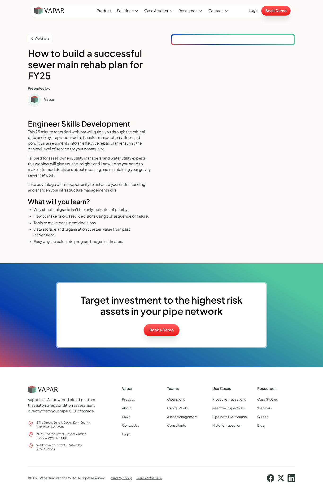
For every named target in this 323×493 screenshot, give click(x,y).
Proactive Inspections (229, 399)
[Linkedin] (291, 478)
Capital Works (178, 408)
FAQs (126, 417)
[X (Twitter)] (281, 478)
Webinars (264, 408)
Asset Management (182, 417)
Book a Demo (161, 330)
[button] (127, 11)
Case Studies (267, 399)
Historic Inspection (226, 425)
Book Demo (276, 10)
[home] (60, 11)
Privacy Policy (121, 478)
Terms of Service (149, 478)
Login (253, 10)
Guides (262, 417)
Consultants (176, 425)
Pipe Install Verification (229, 417)
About (126, 408)
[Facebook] (271, 478)
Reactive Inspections (228, 408)
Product (104, 10)
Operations (176, 399)
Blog (261, 425)
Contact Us (130, 425)
